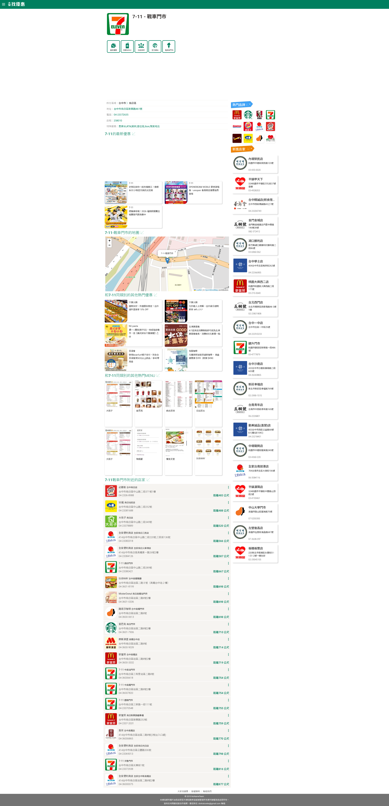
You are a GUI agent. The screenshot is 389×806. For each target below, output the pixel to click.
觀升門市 (254, 343)
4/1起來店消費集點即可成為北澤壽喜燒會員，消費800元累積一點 (204, 332)
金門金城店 (255, 220)
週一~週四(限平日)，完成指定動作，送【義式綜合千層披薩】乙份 (144, 333)
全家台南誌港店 (258, 466)
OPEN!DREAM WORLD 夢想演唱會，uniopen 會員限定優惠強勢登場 (204, 190)
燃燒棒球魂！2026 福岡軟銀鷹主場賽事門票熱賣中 (144, 213)
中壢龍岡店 (255, 446)
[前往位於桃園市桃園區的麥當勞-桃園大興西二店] (240, 292)
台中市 (122, 103)
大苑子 (109, 411)
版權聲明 (195, 791)
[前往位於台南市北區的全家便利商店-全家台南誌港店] (240, 476)
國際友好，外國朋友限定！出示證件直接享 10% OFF (144, 308)
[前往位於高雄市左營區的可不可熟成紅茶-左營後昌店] (240, 538)
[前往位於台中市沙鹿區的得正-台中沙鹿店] (240, 373)
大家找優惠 (182, 791)
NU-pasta (133, 326)
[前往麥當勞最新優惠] (237, 118)
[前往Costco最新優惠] (237, 130)
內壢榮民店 (255, 159)
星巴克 (139, 411)
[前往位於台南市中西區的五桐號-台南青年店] (240, 414)
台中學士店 (255, 261)
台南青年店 (255, 405)
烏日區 (132, 103)
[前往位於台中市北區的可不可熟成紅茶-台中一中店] (240, 333)
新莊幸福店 (255, 384)
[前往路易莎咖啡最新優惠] (259, 142)
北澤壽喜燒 (194, 326)
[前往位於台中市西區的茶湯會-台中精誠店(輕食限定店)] (240, 209)
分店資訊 (141, 50)
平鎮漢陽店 (255, 487)
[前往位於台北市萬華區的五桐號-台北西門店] (240, 312)
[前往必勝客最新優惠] (270, 130)
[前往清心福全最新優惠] (270, 142)
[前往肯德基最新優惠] (259, 118)
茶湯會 (132, 351)
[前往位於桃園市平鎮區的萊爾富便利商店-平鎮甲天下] (240, 189)
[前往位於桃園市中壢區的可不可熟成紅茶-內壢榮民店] (240, 169)
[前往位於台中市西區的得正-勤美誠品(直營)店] (240, 435)
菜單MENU (127, 50)
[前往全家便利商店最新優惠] (259, 130)
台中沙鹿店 (255, 364)
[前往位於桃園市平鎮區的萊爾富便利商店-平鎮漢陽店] (240, 497)
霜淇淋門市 (169, 50)
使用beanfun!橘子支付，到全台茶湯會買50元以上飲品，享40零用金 (144, 358)
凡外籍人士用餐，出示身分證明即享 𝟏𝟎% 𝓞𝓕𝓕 (204, 308)
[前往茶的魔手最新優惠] (237, 142)
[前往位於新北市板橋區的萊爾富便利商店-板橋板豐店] (240, 558)
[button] (167, 261)
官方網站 (155, 50)
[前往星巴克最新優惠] (248, 118)
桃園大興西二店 (258, 282)
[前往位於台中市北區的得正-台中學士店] (240, 271)
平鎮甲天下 (255, 179)
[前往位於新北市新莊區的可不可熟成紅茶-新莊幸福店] (240, 394)
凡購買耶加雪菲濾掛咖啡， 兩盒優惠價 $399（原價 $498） (204, 357)
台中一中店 (255, 323)
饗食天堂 (170, 459)
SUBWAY (200, 458)
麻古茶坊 (170, 411)
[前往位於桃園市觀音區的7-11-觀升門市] (240, 353)
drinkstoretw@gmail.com (209, 803)
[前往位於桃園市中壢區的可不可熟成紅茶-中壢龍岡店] (240, 456)
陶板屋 (139, 459)
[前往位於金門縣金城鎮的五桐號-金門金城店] (240, 230)
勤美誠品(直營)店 (259, 425)
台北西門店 (255, 302)
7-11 (131, 183)
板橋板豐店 (255, 548)
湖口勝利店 (255, 241)
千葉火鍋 (133, 302)
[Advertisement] (167, 78)
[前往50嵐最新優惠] (248, 142)
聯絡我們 (207, 791)
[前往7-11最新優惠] (270, 118)
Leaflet (199, 290)
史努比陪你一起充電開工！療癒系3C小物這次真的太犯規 (144, 189)
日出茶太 (200, 411)
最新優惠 (113, 50)
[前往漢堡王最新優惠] (248, 130)
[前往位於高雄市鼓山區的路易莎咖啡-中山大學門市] (240, 517)
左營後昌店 (255, 528)
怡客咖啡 (193, 351)
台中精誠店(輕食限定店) (263, 200)
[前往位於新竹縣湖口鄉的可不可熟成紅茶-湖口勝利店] (240, 250)
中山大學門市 (257, 507)
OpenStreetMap (211, 290)
